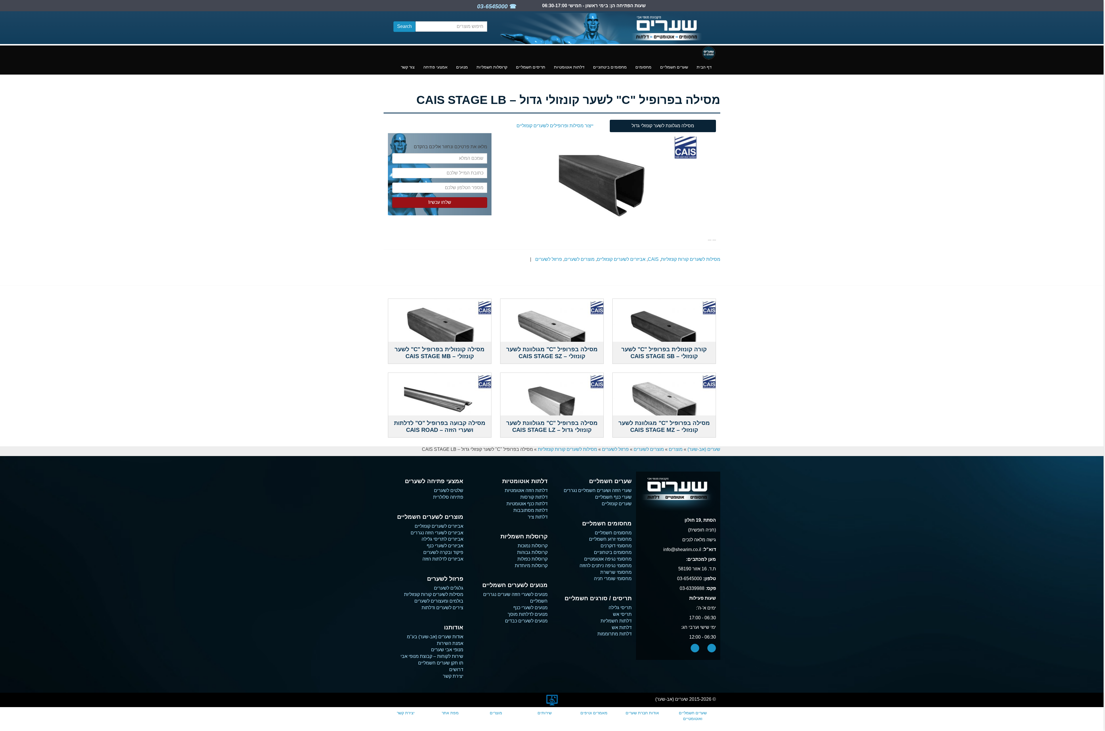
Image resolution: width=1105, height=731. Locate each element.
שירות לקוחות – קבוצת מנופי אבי (432, 656)
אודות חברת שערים (642, 713)
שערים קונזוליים (617, 503)
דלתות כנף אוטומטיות (527, 503)
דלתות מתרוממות (614, 633)
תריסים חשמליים (530, 67)
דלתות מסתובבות (530, 510)
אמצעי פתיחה (435, 67)
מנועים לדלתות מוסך (528, 614)
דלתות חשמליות (616, 620)
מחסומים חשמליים (613, 532)
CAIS (653, 259)
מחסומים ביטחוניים (610, 67)
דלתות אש (622, 627)
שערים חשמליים (674, 67)
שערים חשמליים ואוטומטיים (693, 716)
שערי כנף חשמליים (613, 497)
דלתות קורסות (534, 497)
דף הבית (704, 67)
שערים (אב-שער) (703, 449)
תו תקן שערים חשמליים (440, 662)
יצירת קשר (453, 676)
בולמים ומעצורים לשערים (438, 601)
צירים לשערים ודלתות (442, 607)
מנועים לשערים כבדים (526, 620)
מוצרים (676, 449)
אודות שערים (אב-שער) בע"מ (435, 636)
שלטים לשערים (448, 490)
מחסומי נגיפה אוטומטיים (608, 559)
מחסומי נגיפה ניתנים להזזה (606, 565)
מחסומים (643, 67)
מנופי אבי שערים (447, 649)
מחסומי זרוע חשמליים (610, 539)
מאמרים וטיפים (593, 713)
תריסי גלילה (620, 607)
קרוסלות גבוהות (532, 552)
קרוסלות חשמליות (492, 67)
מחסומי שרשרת (616, 572)
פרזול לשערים (548, 259)
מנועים (462, 67)
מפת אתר (450, 713)
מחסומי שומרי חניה (613, 578)
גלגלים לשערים (448, 588)
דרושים (456, 669)
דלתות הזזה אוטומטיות (526, 490)
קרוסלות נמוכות (533, 545)
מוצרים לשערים (579, 259)
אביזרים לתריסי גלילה (442, 539)
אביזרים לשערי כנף (445, 545)
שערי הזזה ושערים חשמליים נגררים (598, 490)
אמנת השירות (450, 643)
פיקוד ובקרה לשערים (443, 552)
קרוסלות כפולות (532, 559)
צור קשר (408, 67)
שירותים (545, 713)
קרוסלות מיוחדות (531, 565)
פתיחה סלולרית (448, 497)
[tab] (663, 126)
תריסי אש (622, 614)
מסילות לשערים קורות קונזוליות (690, 259)
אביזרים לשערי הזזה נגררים (437, 532)
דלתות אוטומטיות (569, 67)
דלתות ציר (538, 516)
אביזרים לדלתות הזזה (442, 559)
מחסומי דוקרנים (616, 545)
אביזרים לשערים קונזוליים (621, 259)
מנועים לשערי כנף (530, 607)
